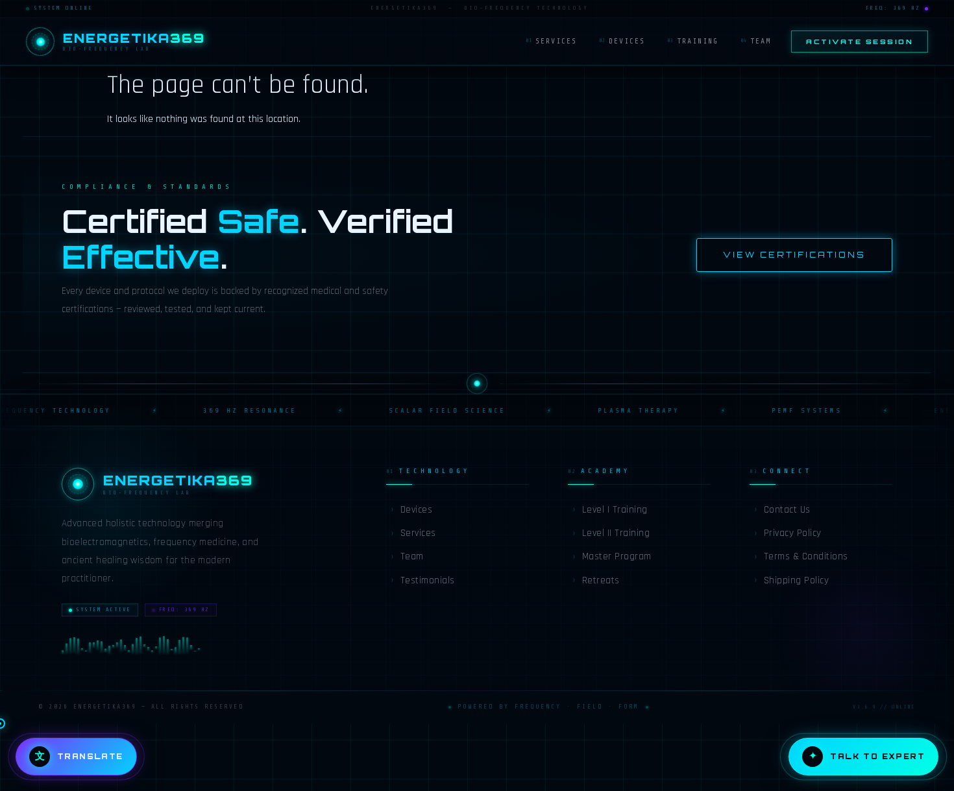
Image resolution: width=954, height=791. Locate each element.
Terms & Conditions (800, 556)
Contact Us (782, 510)
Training (692, 41)
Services (551, 41)
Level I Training (610, 510)
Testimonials (422, 580)
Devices (622, 41)
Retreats (596, 580)
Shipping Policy (791, 580)
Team (755, 41)
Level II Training (611, 533)
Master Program (612, 556)
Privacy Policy (787, 533)
